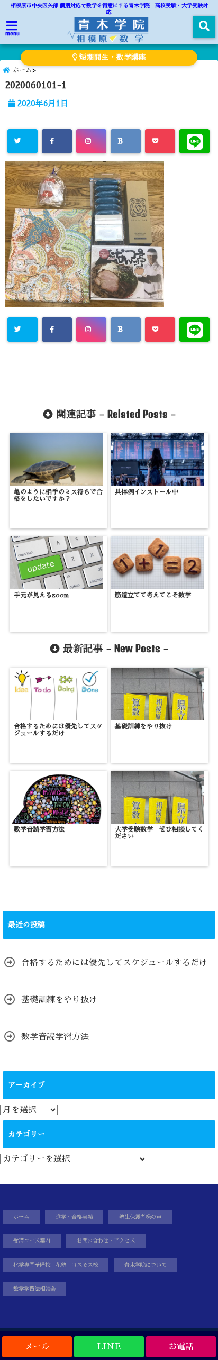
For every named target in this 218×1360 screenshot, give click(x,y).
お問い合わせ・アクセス (106, 1241)
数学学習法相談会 (34, 1289)
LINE (109, 1347)
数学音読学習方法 (55, 1037)
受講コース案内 (31, 1241)
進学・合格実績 (74, 1217)
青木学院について (145, 1265)
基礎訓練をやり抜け (59, 1000)
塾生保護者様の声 (140, 1217)
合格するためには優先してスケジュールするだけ (114, 963)
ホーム (21, 1217)
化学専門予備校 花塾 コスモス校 (55, 1265)
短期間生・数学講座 (111, 57)
